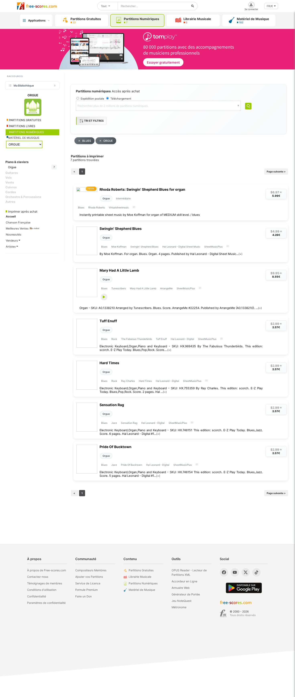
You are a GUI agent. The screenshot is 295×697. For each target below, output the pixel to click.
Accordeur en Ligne (184, 581)
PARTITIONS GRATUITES (24, 120)
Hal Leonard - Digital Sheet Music (181, 246)
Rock (114, 338)
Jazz (114, 422)
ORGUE (108, 140)
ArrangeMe (166, 288)
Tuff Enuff (108, 321)
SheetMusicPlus (213, 246)
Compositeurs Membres (90, 570)
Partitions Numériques (143, 583)
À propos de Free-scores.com (46, 570)
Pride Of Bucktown (115, 447)
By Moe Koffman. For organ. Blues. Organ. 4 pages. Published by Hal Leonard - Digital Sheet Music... (171, 254)
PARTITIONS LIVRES (21, 126)
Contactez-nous (37, 576)
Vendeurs (12, 240)
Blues (81, 207)
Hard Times (109, 363)
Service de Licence (87, 583)
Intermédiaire (123, 198)
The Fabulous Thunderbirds (136, 338)
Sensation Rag (112, 405)
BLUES (86, 140)
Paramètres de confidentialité (46, 602)
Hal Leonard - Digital (182, 338)
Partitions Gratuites (141, 570)
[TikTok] (256, 572)
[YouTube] (235, 572)
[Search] (248, 106)
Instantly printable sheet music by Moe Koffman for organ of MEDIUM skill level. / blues (139, 215)
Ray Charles (128, 380)
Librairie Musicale (140, 576)
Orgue (106, 198)
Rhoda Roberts (96, 207)
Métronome (179, 607)
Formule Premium (86, 589)
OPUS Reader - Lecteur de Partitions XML (189, 572)
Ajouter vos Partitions (89, 576)
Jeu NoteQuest (181, 600)
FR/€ (270, 6)
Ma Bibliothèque (24, 85)
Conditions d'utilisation (41, 589)
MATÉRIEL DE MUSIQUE (23, 137)
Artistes (11, 246)
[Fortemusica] (223, 613)
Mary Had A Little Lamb (119, 270)
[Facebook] (224, 572)
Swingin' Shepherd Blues (121, 228)
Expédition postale (92, 98)
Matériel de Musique (142, 589)
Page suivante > (276, 171)
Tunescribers (118, 288)
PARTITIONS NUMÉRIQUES (26, 132)
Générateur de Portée (186, 594)
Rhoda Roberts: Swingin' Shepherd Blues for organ (142, 189)
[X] (245, 572)
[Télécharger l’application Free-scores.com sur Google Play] (244, 588)
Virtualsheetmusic (119, 207)
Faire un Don (83, 596)
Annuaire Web (181, 587)
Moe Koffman (118, 246)
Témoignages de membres (44, 583)
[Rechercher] (192, 6)
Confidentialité (36, 596)
